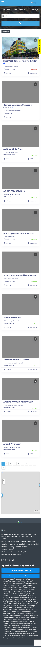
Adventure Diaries (12, 317)
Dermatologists (21, 603)
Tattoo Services (27, 591)
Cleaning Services (15, 623)
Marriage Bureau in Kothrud (12, 447)
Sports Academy (7, 635)
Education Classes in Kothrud (12, 111)
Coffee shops (30, 609)
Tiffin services (20, 613)
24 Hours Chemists (26, 581)
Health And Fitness (9, 617)
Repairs (34, 627)
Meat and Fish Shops (26, 611)
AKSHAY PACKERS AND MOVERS (18, 402)
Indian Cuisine (16, 611)
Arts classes (14, 589)
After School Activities (21, 579)
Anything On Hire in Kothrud (12, 194)
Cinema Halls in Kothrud (11, 152)
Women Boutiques (8, 597)
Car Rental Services (30, 583)
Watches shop (22, 599)
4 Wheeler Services (14, 581)
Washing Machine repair (21, 631)
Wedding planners (32, 635)
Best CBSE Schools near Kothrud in (20, 61)
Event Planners (18, 607)
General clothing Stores (16, 615)
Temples (9, 601)
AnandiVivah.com (12, 444)
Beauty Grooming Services (17, 593)
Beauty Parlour (30, 593)
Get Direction (33, 73)
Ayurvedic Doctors (8, 583)
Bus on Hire (6, 585)
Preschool (5, 579)
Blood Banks (23, 605)
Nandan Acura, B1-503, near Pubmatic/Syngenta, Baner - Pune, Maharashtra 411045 (18, 537)
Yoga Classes (8, 619)
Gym (27, 617)
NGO (4, 601)
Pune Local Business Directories (20, 570)
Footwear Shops (28, 597)
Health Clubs (34, 617)
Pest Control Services (14, 625)
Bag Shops (30, 595)
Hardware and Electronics (31, 615)
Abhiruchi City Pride (13, 149)
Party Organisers (28, 607)
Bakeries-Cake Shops (9, 609)
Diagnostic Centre (32, 603)
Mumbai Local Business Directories (20, 576)
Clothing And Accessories (19, 595)
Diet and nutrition (20, 617)
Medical (15, 627)
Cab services (21, 635)
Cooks (23, 623)
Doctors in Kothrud (9, 236)
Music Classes (17, 591)
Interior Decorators (22, 621)
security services (13, 633)
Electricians (29, 623)
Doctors (27, 601)
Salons (5, 595)
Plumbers (29, 625)
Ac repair (27, 627)
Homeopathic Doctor (12, 605)
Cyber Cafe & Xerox (18, 601)
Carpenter (22, 633)
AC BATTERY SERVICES (14, 191)
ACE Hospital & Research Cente (18, 233)
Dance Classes (23, 589)
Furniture (13, 621)
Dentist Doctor (12, 603)
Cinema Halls (31, 599)
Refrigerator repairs (8, 631)
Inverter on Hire (18, 587)
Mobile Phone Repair (30, 629)
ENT (4, 605)
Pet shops (21, 627)
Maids (23, 625)
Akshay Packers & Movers (16, 360)
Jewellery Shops (12, 599)
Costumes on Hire (8, 587)
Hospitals (9, 607)
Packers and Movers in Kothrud (13, 363)
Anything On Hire (19, 583)
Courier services (30, 633)
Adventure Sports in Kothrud (12, 321)
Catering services (21, 609)
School (12, 579)
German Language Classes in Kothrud (17, 106)
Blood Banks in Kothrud (11, 279)
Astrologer (6, 593)
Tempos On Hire (28, 587)
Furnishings (6, 621)
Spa (9, 595)
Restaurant (12, 613)
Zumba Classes (17, 619)
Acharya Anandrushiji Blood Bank (19, 275)
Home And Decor (27, 619)
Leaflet (37, 511)
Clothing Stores (18, 597)
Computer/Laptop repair (16, 629)
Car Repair (6, 629)
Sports (15, 635)
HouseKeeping (7, 627)
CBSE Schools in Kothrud (11, 67)
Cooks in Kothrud (27, 585)
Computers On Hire (16, 585)
